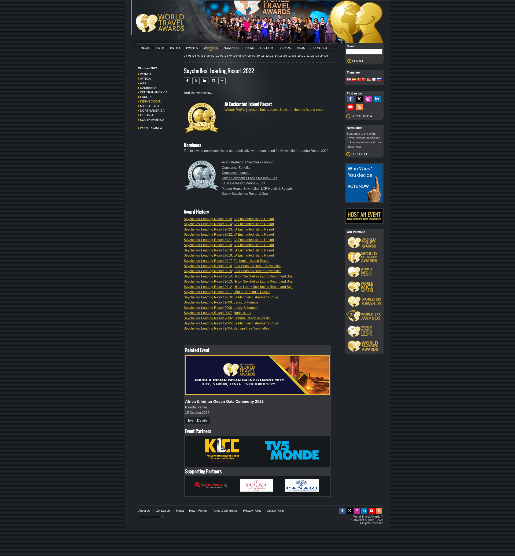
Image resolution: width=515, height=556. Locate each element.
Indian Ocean (150, 101)
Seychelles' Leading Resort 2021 (208, 240)
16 (285, 55)
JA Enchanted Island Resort (254, 219)
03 (226, 55)
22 (312, 55)
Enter (175, 47)
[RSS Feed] (359, 107)
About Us (144, 510)
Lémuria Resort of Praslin (251, 292)
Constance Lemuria (236, 173)
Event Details (197, 420)
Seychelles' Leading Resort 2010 (208, 297)
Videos (285, 47)
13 (271, 55)
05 (235, 55)
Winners (211, 47)
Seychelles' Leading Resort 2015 (208, 271)
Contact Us (163, 510)
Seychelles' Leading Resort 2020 (208, 245)
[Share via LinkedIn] (204, 81)
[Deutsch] (369, 80)
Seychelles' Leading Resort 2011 (208, 292)
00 (212, 55)
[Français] (374, 80)
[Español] (354, 80)
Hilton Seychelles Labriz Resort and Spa (263, 276)
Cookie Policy (276, 510)
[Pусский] (379, 80)
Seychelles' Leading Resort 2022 (208, 234)
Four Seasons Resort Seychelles (257, 266)
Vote (160, 47)
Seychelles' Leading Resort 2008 (208, 308)
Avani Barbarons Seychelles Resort (248, 162)
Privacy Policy (252, 510)
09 (253, 55)
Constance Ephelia (236, 168)
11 (262, 55)
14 (276, 55)
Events (192, 47)
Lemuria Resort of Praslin (252, 318)
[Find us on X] (359, 99)
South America (152, 119)
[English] (349, 80)
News (249, 47)
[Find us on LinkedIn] (377, 99)
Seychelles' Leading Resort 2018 (208, 255)
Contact (320, 47)
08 (249, 55)
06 (240, 55)
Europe (146, 96)
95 (190, 55)
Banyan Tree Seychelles (251, 328)
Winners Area (151, 128)
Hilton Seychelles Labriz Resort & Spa (249, 178)
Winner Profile (235, 110)
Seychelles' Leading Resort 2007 (208, 313)
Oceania (146, 115)
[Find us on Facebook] (350, 99)
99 (208, 55)
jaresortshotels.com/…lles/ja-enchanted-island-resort (286, 110)
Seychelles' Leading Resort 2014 (208, 276)
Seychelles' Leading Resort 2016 (208, 266)
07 (244, 55)
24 (321, 55)
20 (303, 55)
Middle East (149, 106)
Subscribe (359, 154)
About (302, 47)
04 (231, 55)
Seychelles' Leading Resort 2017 (208, 261)
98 (203, 55)
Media (180, 510)
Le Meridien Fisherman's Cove (256, 297)
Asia (143, 83)
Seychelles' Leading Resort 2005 (208, 323)
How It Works (198, 510)
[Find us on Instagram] (368, 99)
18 (294, 55)
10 (258, 55)
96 (194, 55)
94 (185, 55)
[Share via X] (196, 81)
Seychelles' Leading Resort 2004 (208, 328)
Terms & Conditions (225, 510)
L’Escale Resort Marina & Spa (243, 183)
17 (290, 55)
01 (217, 55)
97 (199, 55)
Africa (145, 78)
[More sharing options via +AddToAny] (222, 81)
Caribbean (148, 87)
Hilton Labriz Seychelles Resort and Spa (263, 287)
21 (308, 55)
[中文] (364, 80)
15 (280, 55)
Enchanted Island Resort (252, 261)
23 (317, 55)
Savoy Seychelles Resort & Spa (245, 194)
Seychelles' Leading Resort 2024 (208, 224)
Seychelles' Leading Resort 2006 (208, 318)
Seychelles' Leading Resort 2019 (208, 250)
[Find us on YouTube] (350, 107)
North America (152, 110)
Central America (153, 92)
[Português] (359, 80)
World (145, 74)
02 (221, 55)
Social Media (361, 116)
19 (299, 55)
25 (326, 55)
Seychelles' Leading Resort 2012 (208, 287)
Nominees (231, 47)
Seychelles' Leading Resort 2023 (208, 229)
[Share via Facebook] (187, 81)
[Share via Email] (213, 81)
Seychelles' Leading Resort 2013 (208, 281)
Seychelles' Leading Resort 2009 (208, 302)
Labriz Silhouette (246, 302)
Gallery (267, 47)
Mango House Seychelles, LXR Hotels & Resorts (257, 189)
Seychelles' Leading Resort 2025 (208, 219)
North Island (242, 313)
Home (145, 47)
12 (267, 55)
